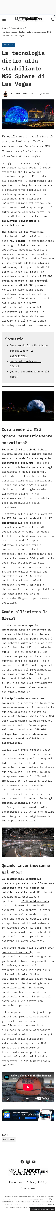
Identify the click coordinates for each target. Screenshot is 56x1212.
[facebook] (22, 1162)
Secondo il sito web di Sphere (25, 449)
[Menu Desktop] (4, 19)
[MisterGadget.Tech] (29, 19)
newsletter (8, 1139)
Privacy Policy (37, 1182)
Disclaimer (28, 1188)
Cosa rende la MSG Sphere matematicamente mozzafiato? (29, 351)
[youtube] (33, 1162)
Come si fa (8, 44)
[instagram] (28, 1162)
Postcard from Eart (16, 952)
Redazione (15, 1182)
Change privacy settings (42, 1209)
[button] (53, 19)
